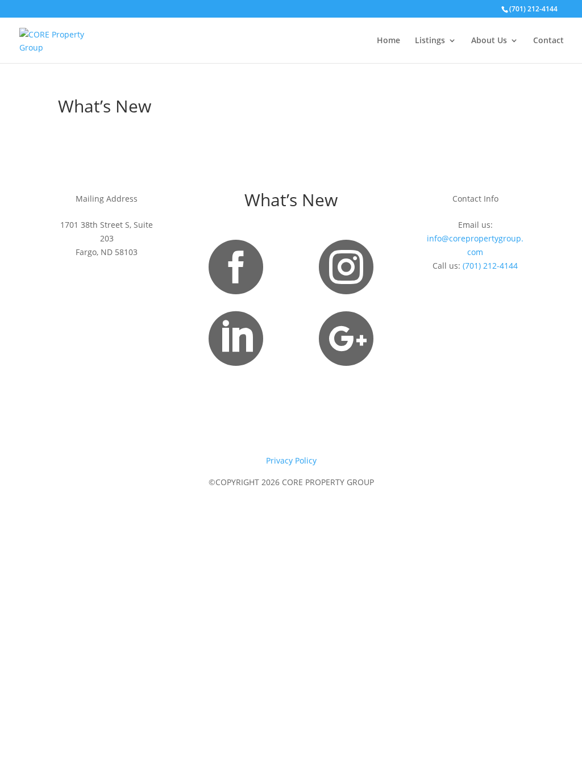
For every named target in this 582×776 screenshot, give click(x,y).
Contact (548, 40)
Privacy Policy (291, 460)
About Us (489, 40)
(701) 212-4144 (490, 265)
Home (388, 40)
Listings (430, 40)
